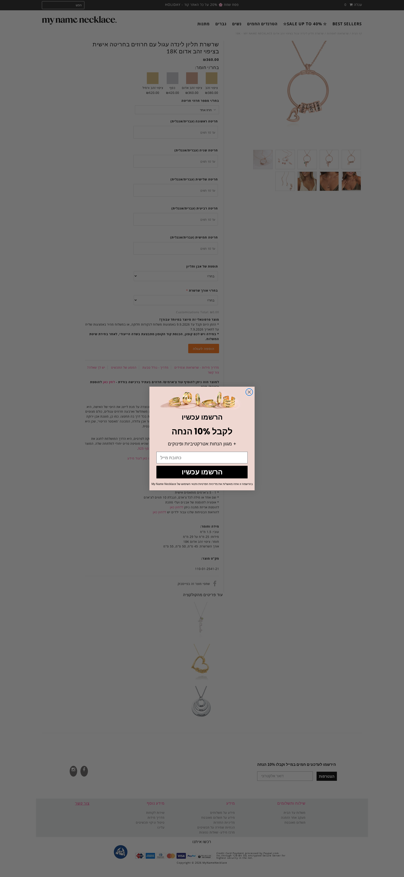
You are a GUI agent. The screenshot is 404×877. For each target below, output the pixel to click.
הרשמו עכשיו (202, 472)
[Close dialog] (249, 392)
